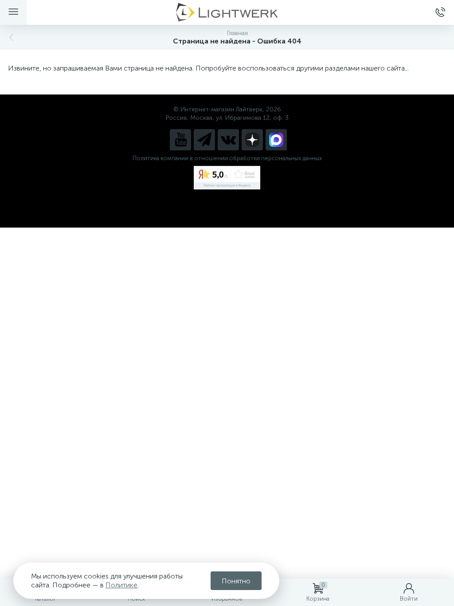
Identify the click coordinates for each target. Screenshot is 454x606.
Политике (121, 585)
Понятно (236, 581)
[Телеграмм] (204, 139)
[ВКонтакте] (228, 139)
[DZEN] (252, 139)
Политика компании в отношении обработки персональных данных (227, 158)
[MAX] (276, 139)
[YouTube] (180, 139)
